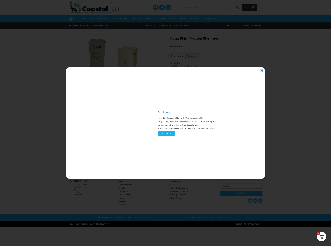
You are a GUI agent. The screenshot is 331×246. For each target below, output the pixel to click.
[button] (261, 71)
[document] (165, 123)
